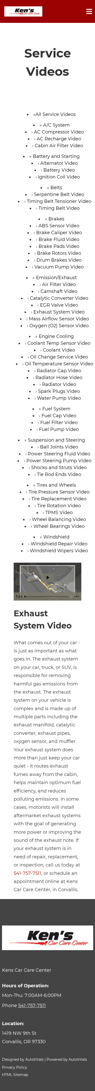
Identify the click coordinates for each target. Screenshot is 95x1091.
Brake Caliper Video (59, 232)
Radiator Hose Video (58, 377)
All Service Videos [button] (55, 114)
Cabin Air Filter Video (59, 145)
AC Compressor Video (59, 132)
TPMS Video (59, 512)
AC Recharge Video (59, 139)
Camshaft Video (59, 291)
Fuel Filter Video (59, 422)
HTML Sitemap (15, 1074)
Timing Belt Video (59, 208)
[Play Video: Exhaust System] (47, 577)
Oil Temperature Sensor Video (59, 364)
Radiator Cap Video (59, 370)
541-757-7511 (27, 873)
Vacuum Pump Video (59, 267)
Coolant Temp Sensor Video (58, 343)
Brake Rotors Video (59, 253)
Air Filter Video (59, 284)
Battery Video (59, 170)
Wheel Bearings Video (59, 526)
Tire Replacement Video (58, 499)
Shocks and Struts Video (59, 467)
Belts (56, 187)
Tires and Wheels (56, 485)
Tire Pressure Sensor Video (59, 492)
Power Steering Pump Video (58, 461)
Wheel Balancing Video (59, 519)
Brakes (56, 219)
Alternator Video (59, 163)
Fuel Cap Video (59, 416)
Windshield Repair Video (59, 544)
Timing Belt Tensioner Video (59, 201)
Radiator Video (59, 384)
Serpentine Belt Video (59, 194)
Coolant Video (59, 350)
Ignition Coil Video (59, 177)
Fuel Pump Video (59, 429)
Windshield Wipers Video (59, 551)
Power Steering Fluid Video (59, 454)
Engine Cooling (56, 336)
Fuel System (56, 409)
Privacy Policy (14, 1067)
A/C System (56, 125)
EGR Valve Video (59, 305)
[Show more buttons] (76, 596)
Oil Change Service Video (59, 357)
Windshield (56, 537)
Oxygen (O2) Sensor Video (59, 325)
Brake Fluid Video (59, 239)
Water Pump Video (59, 398)
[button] (47, 1037)
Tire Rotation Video (59, 506)
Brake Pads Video (59, 246)
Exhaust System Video (59, 312)
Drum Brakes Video (59, 260)
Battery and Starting (56, 156)
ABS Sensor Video (59, 226)
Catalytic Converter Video (59, 298)
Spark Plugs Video (59, 391)
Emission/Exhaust (56, 277)
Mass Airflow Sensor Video (59, 319)
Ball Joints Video (59, 447)
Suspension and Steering (56, 440)
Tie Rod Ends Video (59, 474)
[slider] (47, 596)
